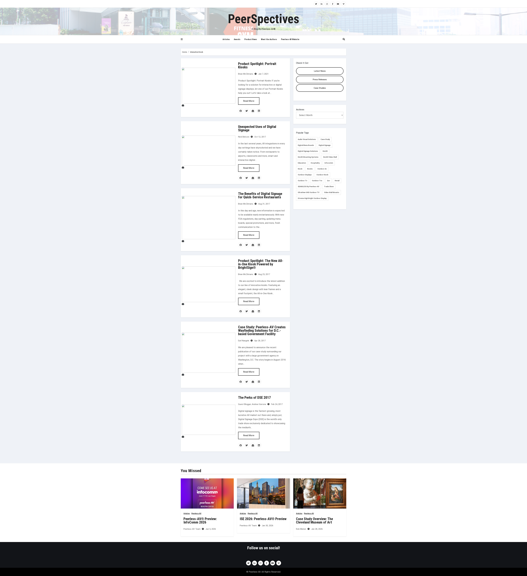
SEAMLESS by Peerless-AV (308, 187)
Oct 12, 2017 (260, 137)
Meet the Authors (269, 39)
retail (337, 181)
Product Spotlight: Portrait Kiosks (257, 65)
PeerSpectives (263, 19)
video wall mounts (331, 192)
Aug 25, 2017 (264, 274)
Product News (250, 39)
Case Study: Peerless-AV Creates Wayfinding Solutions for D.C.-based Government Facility (262, 330)
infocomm (328, 163)
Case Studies (320, 88)
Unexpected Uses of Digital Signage (257, 128)
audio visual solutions (307, 139)
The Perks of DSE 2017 (254, 397)
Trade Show (329, 187)
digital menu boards (306, 145)
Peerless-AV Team (192, 529)
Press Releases (320, 79)
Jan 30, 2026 (267, 525)
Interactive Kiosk (196, 52)
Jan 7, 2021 (263, 74)
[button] (182, 39)
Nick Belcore (243, 137)
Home (184, 52)
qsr (328, 181)
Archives (300, 109)
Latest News (320, 71)
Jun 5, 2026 (210, 529)
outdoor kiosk (322, 175)
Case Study (325, 139)
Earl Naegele (243, 340)
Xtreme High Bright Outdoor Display (312, 198)
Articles (226, 39)
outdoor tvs (317, 181)
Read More (248, 101)
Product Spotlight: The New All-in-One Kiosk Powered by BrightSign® (260, 264)
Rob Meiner (301, 529)
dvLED (325, 151)
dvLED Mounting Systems (308, 157)
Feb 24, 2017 (277, 404)
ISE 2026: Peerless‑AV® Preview (263, 519)
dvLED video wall (330, 157)
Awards (237, 39)
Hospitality (315, 163)
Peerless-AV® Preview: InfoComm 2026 (200, 520)
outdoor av (322, 169)
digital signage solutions (308, 151)
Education (302, 163)
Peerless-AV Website (290, 39)
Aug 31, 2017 (264, 204)
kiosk (300, 169)
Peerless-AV (196, 513)
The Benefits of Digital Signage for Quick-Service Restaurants (260, 195)
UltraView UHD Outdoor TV (308, 192)
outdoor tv (302, 181)
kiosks (310, 169)
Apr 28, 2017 (260, 340)
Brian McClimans (245, 74)
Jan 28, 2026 (317, 529)
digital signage (324, 145)
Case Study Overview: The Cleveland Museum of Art (314, 520)
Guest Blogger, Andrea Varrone (252, 404)
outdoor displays (305, 175)
